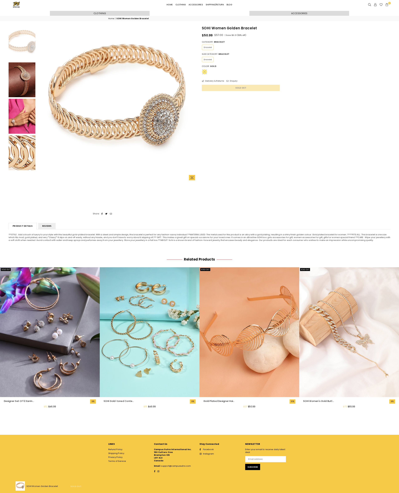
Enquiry (233, 81)
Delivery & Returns (214, 81)
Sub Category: (215, 54)
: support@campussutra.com (175, 465)
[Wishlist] (381, 4)
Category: (213, 42)
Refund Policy (115, 449)
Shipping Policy (116, 453)
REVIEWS (47, 226)
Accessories (196, 4)
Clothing (180, 4)
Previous (39, 104)
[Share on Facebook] (102, 213)
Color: (209, 66)
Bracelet (208, 47)
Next (194, 104)
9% (93, 401)
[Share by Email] (111, 213)
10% (292, 401)
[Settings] (375, 4)
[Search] (369, 4)
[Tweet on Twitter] (106, 213)
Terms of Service (117, 461)
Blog (229, 4)
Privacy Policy (115, 457)
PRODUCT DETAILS (23, 226)
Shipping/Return (215, 4)
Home (170, 4)
